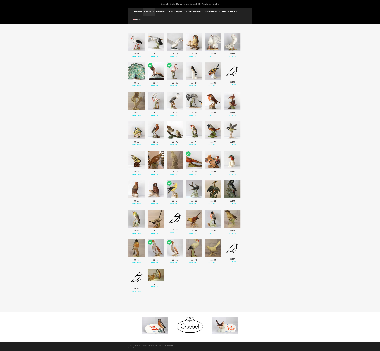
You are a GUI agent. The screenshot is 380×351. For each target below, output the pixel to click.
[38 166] (213, 101)
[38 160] (213, 71)
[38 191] (232, 219)
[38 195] (194, 248)
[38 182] (175, 189)
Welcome (138, 12)
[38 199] (156, 275)
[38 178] (213, 160)
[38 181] (156, 189)
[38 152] (175, 42)
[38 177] (194, 160)
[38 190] (213, 219)
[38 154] (213, 42)
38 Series (149, 12)
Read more (136, 56)
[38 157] (156, 71)
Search (232, 12)
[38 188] (175, 218)
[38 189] (194, 219)
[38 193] (156, 248)
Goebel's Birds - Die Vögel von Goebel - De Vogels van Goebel (190, 4)
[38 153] (194, 42)
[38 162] (136, 101)
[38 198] (136, 277)
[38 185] (232, 189)
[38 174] (136, 160)
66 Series (161, 12)
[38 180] (136, 189)
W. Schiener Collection (193, 12)
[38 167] (232, 101)
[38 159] (194, 71)
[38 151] (156, 42)
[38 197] (232, 247)
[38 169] (156, 130)
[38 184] (213, 189)
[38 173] (232, 130)
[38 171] (194, 130)
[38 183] (194, 189)
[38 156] (136, 71)
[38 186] (136, 219)
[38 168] (136, 130)
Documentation (211, 12)
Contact (223, 12)
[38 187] (156, 219)
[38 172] (213, 130)
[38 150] (136, 42)
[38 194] (175, 248)
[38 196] (213, 248)
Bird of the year (176, 12)
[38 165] (194, 101)
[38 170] (175, 130)
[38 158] (175, 71)
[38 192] (136, 248)
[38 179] (232, 160)
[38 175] (156, 160)
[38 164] (175, 101)
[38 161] (232, 70)
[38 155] (232, 42)
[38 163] (156, 101)
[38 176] (175, 160)
